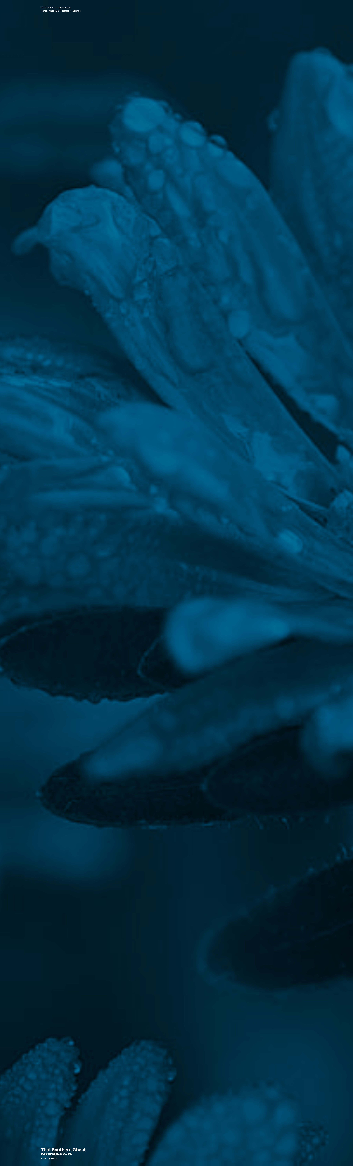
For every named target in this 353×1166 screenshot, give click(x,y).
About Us (54, 10)
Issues (65, 10)
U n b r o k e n (48, 7)
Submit (76, 10)
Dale (44, 1158)
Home (44, 10)
